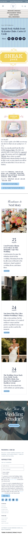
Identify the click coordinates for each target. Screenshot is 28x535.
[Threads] (16, 499)
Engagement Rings (14, 13)
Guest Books (14, 15)
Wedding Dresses (14, 11)
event (7, 173)
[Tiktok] (6, 499)
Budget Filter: (4, 178)
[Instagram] (2, 499)
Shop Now (23, 135)
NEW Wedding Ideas (9, 25)
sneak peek (4, 176)
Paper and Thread (12, 175)
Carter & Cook (19, 171)
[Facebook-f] (9, 499)
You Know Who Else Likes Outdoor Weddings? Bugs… (14, 314)
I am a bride (5, 474)
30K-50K (22, 179)
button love (11, 171)
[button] (9, 38)
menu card (4, 175)
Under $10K (11, 179)
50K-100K (4, 180)
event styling (12, 173)
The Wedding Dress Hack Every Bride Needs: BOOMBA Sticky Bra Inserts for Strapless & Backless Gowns (13, 379)
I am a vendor (6, 472)
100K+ (9, 180)
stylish (9, 176)
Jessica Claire (10, 150)
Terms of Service (6, 532)
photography (21, 175)
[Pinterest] (13, 499)
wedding (14, 176)
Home (2, 25)
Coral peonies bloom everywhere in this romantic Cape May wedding (11, 249)
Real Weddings (14, 17)
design (3, 173)
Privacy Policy (13, 479)
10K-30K (17, 179)
